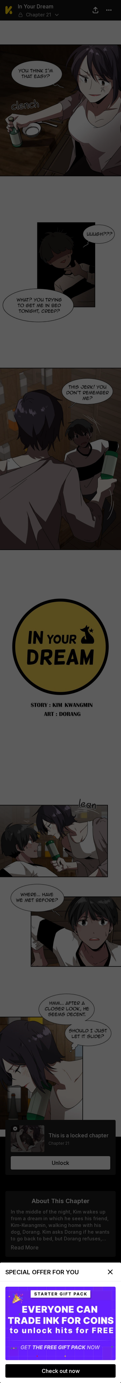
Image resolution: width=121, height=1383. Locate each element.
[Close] (110, 1272)
